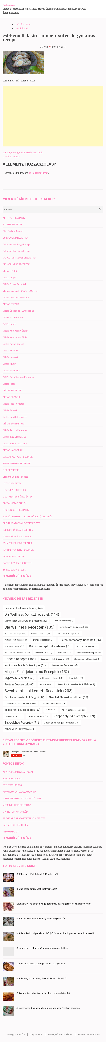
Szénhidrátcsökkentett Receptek (39, 690)
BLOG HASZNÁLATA (13, 778)
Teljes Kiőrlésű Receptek (22, 709)
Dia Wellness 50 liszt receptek (32, 614)
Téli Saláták (50, 710)
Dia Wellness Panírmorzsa (62, 621)
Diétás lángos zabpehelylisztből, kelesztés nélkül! (41, 978)
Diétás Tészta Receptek (15, 430)
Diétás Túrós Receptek (14, 437)
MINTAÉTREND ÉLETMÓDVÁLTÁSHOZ (22, 798)
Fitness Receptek (20, 659)
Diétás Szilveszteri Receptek (17, 653)
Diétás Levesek (10, 357)
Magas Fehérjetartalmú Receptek (37, 672)
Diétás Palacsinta (12, 370)
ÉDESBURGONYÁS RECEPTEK (18, 456)
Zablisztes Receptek (38, 716)
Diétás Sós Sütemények (15, 417)
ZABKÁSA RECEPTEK (13, 556)
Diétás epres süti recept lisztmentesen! (36, 889)
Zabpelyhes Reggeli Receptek (61, 722)
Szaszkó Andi (21, 28)
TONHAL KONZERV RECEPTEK (18, 549)
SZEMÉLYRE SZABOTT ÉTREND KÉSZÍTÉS (24, 818)
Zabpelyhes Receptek (22, 722)
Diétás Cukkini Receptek (67, 633)
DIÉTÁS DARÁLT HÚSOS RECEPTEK (20, 290)
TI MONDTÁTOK (11, 831)
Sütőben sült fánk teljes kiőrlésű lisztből (37, 874)
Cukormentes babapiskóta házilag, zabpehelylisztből (43, 993)
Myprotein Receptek (19, 678)
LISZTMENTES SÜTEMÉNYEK (17, 496)
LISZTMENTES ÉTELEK (14, 490)
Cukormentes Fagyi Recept (16, 244)
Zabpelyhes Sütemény (19, 729)
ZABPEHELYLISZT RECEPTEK (17, 563)
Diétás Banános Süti (40, 634)
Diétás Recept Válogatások (50, 646)
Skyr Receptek (45, 684)
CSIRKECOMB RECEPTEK (15, 237)
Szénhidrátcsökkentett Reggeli (24, 697)
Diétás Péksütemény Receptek (18, 377)
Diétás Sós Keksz (43, 653)
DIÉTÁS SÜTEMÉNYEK (14, 423)
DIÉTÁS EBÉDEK (11, 304)
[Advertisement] (53, 116)
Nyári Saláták (76, 678)
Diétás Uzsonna (64, 652)
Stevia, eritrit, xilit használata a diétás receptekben (42, 948)
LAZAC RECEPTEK (12, 483)
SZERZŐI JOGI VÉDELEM (15, 825)
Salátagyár (9, 4)
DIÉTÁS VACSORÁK (12, 450)
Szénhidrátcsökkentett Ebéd (76, 684)
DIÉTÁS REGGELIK (12, 397)
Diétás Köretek (10, 350)
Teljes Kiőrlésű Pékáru (53, 703)
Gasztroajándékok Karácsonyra (55, 659)
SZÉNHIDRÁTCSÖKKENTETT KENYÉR (21, 523)
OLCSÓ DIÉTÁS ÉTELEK (14, 503)
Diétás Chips (9, 277)
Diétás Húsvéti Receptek (16, 640)
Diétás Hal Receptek (13, 317)
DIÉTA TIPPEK (10, 271)
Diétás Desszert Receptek (16, 297)
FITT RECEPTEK (11, 470)
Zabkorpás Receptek (13, 716)
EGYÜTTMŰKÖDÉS (12, 785)
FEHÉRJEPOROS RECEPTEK (17, 463)
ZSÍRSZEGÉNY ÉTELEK (14, 569)
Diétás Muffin (9, 364)
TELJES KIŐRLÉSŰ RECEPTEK (18, 529)
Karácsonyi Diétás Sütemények (25, 665)
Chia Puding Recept (13, 231)
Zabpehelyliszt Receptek (74, 716)
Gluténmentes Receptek (87, 659)
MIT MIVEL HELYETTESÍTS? (17, 805)
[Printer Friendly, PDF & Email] (53, 47)
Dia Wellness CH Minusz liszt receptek (26, 620)
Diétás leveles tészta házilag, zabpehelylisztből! (40, 918)
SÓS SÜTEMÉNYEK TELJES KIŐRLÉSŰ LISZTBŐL (27, 516)
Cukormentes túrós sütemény (24, 608)
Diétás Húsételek (43, 640)
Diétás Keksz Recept (13, 344)
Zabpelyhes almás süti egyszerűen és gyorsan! (40, 963)
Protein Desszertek (19, 684)
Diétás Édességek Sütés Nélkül (18, 310)
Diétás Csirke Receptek (14, 284)
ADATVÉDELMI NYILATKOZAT (18, 772)
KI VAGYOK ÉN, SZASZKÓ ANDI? (19, 791)
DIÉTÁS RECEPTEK (12, 390)
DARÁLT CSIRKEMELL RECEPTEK (19, 257)
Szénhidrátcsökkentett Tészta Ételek (20, 703)
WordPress (95, 1034)
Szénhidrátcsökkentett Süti (68, 697)
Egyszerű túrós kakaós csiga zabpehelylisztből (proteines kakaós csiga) (53, 903)
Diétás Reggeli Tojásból (87, 646)
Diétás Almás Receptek (15, 633)
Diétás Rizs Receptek (13, 403)
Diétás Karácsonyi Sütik (15, 337)
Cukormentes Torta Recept (16, 251)
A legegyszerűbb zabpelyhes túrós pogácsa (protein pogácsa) (48, 1008)
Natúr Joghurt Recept (51, 678)
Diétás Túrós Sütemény (15, 443)
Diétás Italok (9, 324)
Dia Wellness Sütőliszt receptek (74, 627)
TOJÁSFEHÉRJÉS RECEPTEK (17, 543)
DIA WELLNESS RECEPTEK (16, 264)
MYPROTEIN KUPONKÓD (15, 811)
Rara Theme (66, 1034)
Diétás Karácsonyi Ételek (15, 330)
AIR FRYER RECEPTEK (14, 217)
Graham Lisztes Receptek (16, 476)
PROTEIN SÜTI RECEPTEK (16, 510)
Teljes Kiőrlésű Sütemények (17, 536)
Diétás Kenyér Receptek (14, 646)
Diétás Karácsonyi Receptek (80, 640)
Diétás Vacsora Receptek (89, 653)
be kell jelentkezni (38, 173)
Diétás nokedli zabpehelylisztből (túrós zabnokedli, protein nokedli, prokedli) (55, 933)
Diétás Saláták (10, 410)
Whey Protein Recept (73, 710)
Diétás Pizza (9, 383)
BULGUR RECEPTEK (12, 224)
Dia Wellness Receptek (30, 627)
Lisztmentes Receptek (64, 665)
